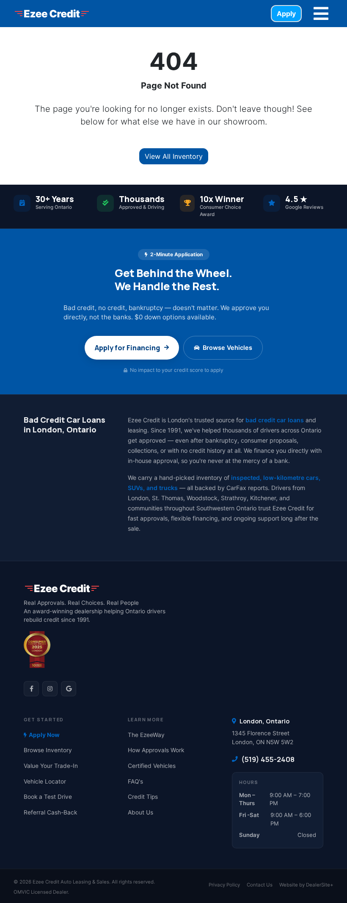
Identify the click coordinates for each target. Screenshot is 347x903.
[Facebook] (31, 688)
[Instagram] (50, 688)
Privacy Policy (224, 885)
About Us (140, 812)
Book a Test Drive (48, 796)
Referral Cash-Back (50, 812)
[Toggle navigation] (320, 13)
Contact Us (260, 885)
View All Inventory (174, 156)
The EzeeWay (146, 734)
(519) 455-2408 (268, 759)
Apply (286, 13)
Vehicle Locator (45, 781)
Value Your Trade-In (51, 765)
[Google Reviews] (68, 688)
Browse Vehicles (227, 347)
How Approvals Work (156, 750)
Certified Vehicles (152, 765)
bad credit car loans (274, 420)
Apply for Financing (127, 347)
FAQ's (135, 781)
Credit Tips (143, 796)
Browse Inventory (48, 750)
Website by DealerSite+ (306, 885)
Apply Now (44, 734)
